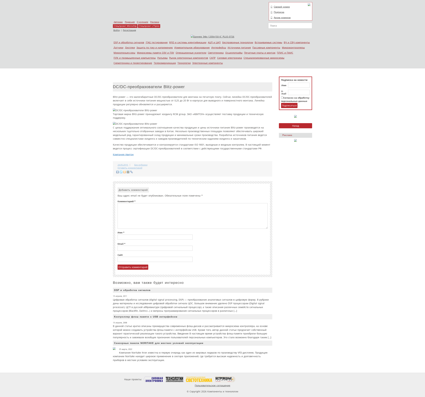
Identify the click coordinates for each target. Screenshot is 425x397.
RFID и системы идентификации (187, 42)
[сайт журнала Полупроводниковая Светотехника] (199, 379)
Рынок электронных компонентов (188, 57)
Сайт (120, 255)
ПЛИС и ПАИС (285, 52)
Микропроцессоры (124, 52)
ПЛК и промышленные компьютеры (135, 57)
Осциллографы (234, 52)
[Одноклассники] (124, 172)
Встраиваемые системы (268, 42)
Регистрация (129, 30)
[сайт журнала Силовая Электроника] (153, 379)
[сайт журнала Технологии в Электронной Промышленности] (174, 379)
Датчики (118, 47)
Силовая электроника (229, 57)
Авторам (118, 22)
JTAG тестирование (157, 42)
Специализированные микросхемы (264, 57)
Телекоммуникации (165, 63)
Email (121, 243)
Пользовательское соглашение (212, 385)
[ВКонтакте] (117, 172)
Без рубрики (140, 164)
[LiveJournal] (131, 172)
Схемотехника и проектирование (133, 63)
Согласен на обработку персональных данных (295, 99)
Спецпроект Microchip (125, 26)
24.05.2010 (123, 164)
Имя (283, 85)
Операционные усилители (191, 52)
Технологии (184, 63)
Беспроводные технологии (237, 42)
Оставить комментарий (130, 167)
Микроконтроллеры (293, 47)
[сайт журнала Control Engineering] (247, 379)
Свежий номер (282, 6)
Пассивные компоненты (266, 47)
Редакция (130, 22)
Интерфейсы (218, 47)
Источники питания (239, 47)
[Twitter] (121, 172)
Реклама (154, 22)
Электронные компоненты (207, 63)
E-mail (283, 92)
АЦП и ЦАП (214, 42)
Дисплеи (130, 47)
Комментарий (126, 201)
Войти (116, 30)
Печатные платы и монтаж (259, 52)
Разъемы (162, 57)
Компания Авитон (123, 154)
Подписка (279, 12)
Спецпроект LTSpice (149, 26)
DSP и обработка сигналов (129, 42)
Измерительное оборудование (192, 47)
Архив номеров (282, 17)
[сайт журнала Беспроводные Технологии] (225, 379)
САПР (212, 57)
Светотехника (216, 52)
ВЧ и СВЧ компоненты (297, 42)
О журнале (142, 22)
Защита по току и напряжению (154, 47)
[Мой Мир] (128, 172)
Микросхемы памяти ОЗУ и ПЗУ (155, 52)
